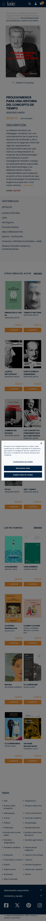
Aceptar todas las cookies (23, 475)
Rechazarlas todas (23, 468)
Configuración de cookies (23, 461)
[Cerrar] (41, 443)
